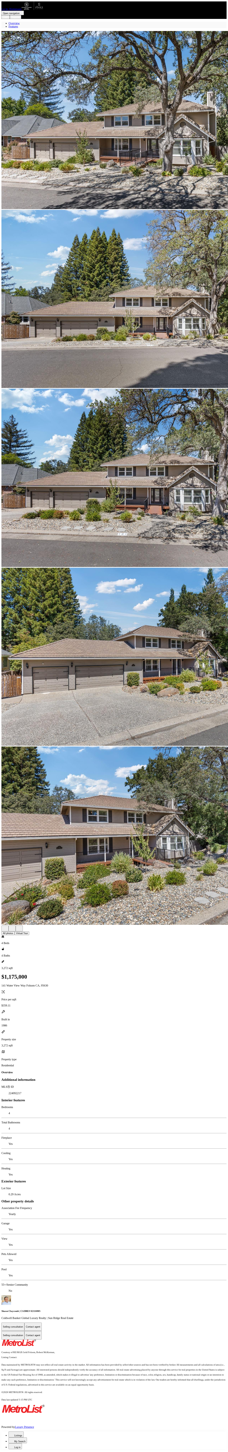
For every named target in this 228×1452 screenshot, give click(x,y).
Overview (14, 23)
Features (13, 26)
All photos (8, 933)
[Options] (5, 928)
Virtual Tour (22, 933)
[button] (114, 120)
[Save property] (12, 928)
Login (5, 17)
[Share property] (19, 928)
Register (15, 17)
